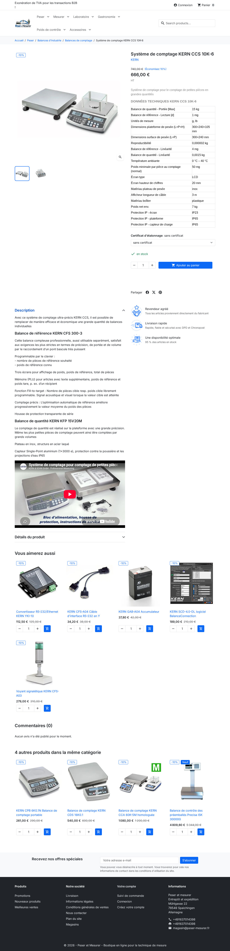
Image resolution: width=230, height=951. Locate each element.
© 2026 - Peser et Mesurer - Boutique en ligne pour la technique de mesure (115, 945)
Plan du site (74, 918)
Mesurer (58, 17)
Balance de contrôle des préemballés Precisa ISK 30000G (186, 815)
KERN (135, 59)
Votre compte (126, 886)
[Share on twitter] (154, 292)
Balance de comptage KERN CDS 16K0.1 (86, 813)
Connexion (124, 901)
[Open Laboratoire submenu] (92, 16)
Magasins (72, 924)
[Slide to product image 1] (22, 173)
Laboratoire (81, 17)
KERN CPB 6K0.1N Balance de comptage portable (36, 813)
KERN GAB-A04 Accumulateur (139, 611)
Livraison (72, 895)
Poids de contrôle (49, 29)
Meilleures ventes (26, 907)
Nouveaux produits (27, 901)
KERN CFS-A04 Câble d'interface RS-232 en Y (83, 614)
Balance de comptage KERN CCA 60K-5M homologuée (138, 813)
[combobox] (186, 23)
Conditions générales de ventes (87, 907)
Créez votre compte (130, 907)
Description (24, 310)
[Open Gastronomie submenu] (119, 16)
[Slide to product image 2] (41, 173)
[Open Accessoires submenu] (90, 29)
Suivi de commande (130, 895)
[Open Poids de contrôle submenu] (64, 29)
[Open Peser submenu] (48, 16)
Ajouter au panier (185, 265)
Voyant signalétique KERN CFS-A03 (37, 693)
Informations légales (79, 901)
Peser (40, 17)
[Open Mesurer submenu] (68, 16)
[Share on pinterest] (160, 292)
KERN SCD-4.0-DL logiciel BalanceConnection (188, 614)
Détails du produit (30, 537)
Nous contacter (76, 913)
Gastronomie (106, 17)
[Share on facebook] (147, 292)
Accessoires (78, 29)
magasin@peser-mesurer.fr (191, 928)
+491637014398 (184, 919)
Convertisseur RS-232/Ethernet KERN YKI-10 (37, 614)
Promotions (22, 895)
